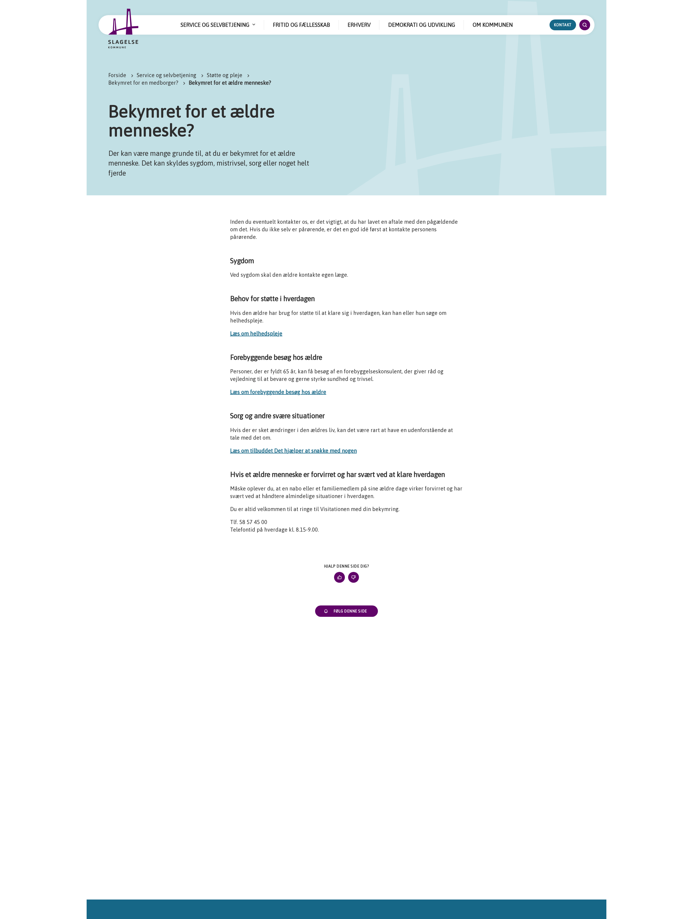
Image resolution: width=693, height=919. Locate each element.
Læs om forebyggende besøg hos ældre (278, 392)
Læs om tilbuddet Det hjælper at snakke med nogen (293, 450)
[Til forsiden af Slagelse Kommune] (123, 29)
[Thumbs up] (339, 577)
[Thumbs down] (353, 577)
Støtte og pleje (224, 75)
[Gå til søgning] (584, 24)
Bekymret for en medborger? (143, 83)
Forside (117, 75)
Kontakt (563, 25)
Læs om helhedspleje (256, 333)
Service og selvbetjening (166, 75)
